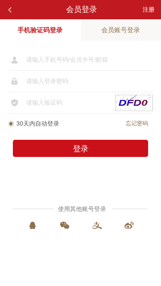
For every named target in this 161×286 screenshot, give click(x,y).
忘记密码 (137, 123)
